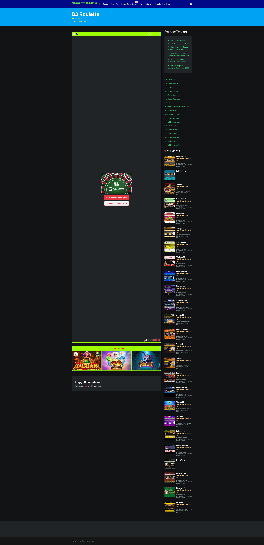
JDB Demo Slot (170, 95)
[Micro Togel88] (169, 454)
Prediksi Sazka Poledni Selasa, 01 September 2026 (178, 42)
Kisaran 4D (180, 488)
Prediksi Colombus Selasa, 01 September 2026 (178, 48)
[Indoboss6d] (169, 440)
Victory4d (180, 402)
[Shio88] (169, 193)
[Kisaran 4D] (169, 497)
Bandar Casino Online (129, 4)
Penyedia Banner (146, 4)
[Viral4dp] (169, 425)
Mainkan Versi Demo (118, 203)
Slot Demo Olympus (171, 130)
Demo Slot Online (170, 110)
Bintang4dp (180, 286)
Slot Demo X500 (170, 126)
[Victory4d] (169, 411)
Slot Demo (168, 87)
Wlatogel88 (180, 257)
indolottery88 (181, 271)
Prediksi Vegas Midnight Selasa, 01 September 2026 (178, 61)
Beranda (74, 21)
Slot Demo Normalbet (172, 118)
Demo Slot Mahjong (171, 137)
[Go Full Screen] (77, 34)
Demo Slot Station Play (172, 145)
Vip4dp (179, 358)
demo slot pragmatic (84, 3)
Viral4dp (179, 417)
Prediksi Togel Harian (163, 4)
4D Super (179, 502)
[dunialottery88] (169, 338)
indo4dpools (181, 171)
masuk (85, 386)
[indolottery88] (169, 280)
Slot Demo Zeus (170, 80)
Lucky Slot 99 (181, 388)
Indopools (180, 213)
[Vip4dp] (169, 367)
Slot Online (168, 103)
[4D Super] (169, 511)
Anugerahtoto (181, 300)
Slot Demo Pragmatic (110, 4)
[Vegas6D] (169, 353)
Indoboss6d (180, 431)
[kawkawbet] (169, 382)
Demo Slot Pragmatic (172, 91)
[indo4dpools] (169, 180)
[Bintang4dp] (169, 295)
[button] (116, 183)
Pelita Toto (180, 460)
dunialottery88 (182, 330)
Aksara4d (180, 315)
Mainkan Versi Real (118, 197)
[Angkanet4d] (169, 251)
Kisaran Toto (181, 473)
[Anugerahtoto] (169, 309)
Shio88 (179, 184)
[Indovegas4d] (169, 165)
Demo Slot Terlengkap (172, 122)
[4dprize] (169, 237)
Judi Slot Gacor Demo (172, 114)
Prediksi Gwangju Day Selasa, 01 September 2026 (178, 67)
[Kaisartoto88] (169, 208)
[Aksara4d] (169, 324)
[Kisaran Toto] (169, 482)
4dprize (179, 228)
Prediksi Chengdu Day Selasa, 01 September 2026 (178, 54)
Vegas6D (179, 344)
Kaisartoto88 (181, 199)
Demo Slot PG (169, 141)
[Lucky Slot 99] (169, 396)
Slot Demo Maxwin (171, 84)
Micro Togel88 (182, 446)
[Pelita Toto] (169, 469)
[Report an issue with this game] (73, 34)
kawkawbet (180, 373)
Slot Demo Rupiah (170, 133)
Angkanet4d (181, 242)
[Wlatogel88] (169, 266)
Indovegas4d (181, 157)
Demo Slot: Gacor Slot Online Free (176, 107)
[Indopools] (169, 222)
